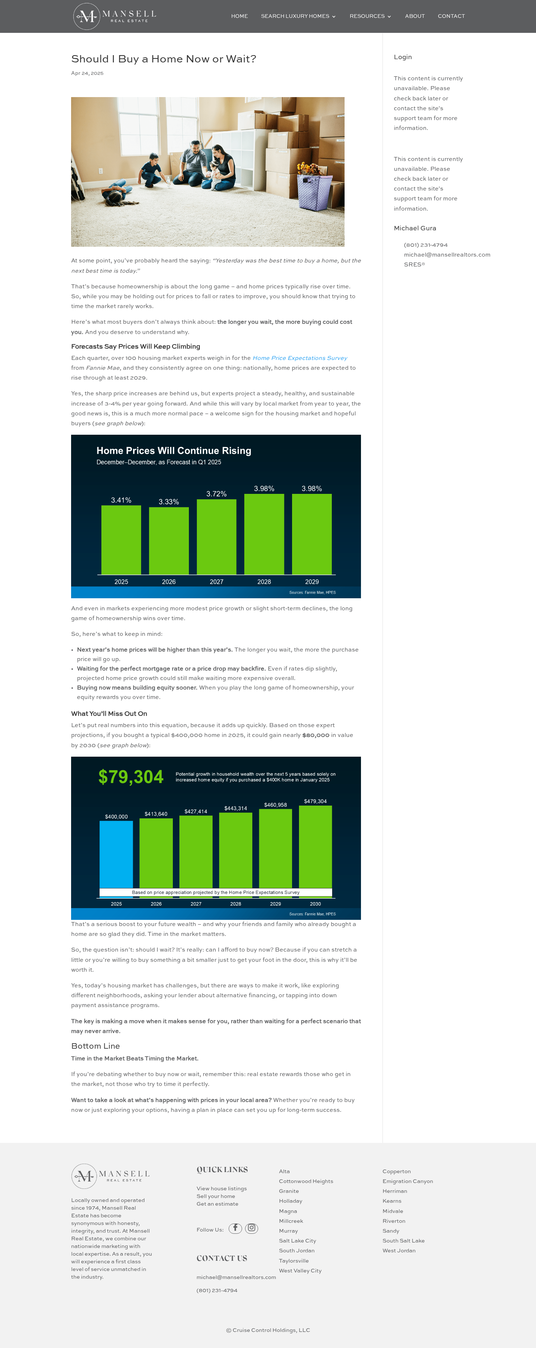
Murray (288, 1231)
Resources (367, 16)
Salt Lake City (297, 1241)
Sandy (390, 1231)
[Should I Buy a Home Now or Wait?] (216, 593)
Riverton (393, 1221)
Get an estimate (217, 1204)
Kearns (391, 1201)
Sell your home (216, 1196)
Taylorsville (294, 1261)
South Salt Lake (403, 1241)
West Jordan (399, 1250)
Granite (289, 1191)
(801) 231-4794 (217, 1290)
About (415, 16)
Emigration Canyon (407, 1181)
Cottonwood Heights (306, 1181)
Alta (284, 1171)
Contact (451, 16)
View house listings (222, 1188)
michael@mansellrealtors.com (236, 1277)
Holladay (290, 1201)
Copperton (396, 1171)
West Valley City (300, 1271)
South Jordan (297, 1250)
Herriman (394, 1191)
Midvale (392, 1211)
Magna (288, 1211)
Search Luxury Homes (295, 16)
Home (239, 16)
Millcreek (291, 1221)
